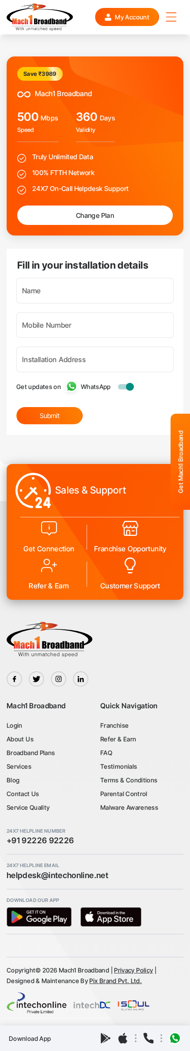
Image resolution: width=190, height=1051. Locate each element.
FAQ (106, 752)
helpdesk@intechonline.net (57, 875)
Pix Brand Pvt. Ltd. (115, 980)
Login (15, 725)
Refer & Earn (118, 739)
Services (19, 766)
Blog (13, 780)
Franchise (114, 725)
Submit (50, 415)
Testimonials (118, 766)
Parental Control (124, 793)
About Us (20, 739)
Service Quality (28, 807)
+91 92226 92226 (40, 840)
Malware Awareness (129, 807)
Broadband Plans (31, 752)
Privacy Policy (133, 970)
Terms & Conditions (128, 780)
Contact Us (23, 793)
